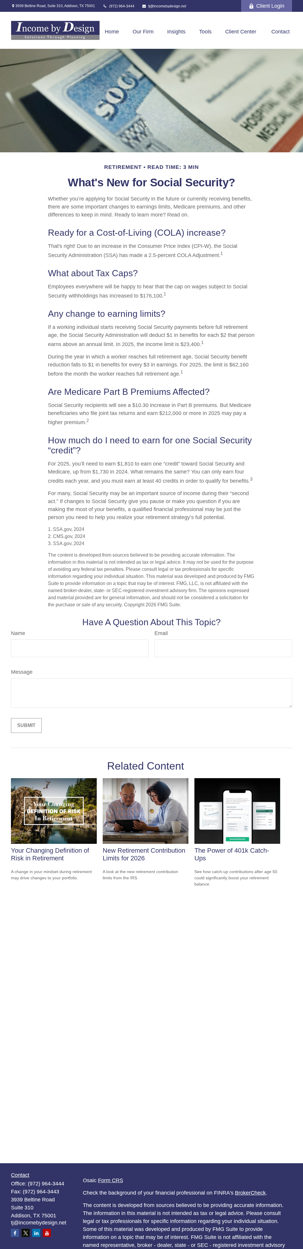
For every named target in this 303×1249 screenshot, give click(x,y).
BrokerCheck (250, 1193)
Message (22, 672)
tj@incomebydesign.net (167, 6)
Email (161, 633)
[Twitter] (26, 1233)
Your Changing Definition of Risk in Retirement (50, 854)
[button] (111, 32)
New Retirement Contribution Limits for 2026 (144, 854)
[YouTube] (47, 1233)
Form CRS (110, 1180)
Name (18, 633)
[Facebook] (15, 1233)
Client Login (270, 6)
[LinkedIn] (36, 1233)
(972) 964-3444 (121, 6)
